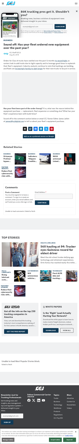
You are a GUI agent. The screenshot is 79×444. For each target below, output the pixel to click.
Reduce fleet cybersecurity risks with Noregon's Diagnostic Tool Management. (7, 173)
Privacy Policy (48, 32)
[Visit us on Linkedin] (38, 400)
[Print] (25, 129)
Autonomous (33, 271)
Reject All (70, 440)
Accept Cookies (55, 440)
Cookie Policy (69, 435)
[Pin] (52, 129)
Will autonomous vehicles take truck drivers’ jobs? (33, 276)
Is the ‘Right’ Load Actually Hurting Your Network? (57, 314)
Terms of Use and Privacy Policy (52, 31)
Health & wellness (48, 243)
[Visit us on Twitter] (33, 400)
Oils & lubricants (6, 271)
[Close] (75, 431)
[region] (39, 436)
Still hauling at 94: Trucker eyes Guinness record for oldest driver (58, 250)
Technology (57, 271)
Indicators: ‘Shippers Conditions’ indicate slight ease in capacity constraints (33, 159)
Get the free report (16, 331)
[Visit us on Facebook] (28, 400)
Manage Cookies (8, 440)
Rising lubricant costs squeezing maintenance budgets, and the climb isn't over (7, 277)
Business (7, 40)
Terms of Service (58, 32)
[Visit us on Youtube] (43, 400)
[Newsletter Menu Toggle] (76, 3)
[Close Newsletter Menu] (76, 11)
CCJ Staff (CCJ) (15, 52)
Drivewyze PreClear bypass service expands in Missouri (7, 159)
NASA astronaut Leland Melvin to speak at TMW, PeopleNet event (57, 159)
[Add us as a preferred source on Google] (30, 129)
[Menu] (3, 3)
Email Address (40, 192)
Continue (42, 203)
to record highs (61, 60)
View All (67, 330)
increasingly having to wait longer (29, 68)
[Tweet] (46, 129)
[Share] (36, 129)
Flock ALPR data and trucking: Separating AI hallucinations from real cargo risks (58, 276)
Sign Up (7, 422)
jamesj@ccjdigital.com (15, 121)
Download (51, 330)
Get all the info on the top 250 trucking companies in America (19, 314)
